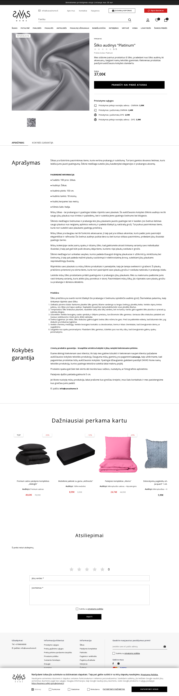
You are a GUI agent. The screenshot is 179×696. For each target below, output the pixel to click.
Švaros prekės (160, 28)
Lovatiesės (146, 28)
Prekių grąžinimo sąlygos (54, 648)
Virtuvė (125, 28)
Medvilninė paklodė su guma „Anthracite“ (75, 481)
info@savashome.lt (50, 10)
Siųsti (89, 617)
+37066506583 (20, 644)
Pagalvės (49, 28)
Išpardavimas (157, 10)
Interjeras (114, 28)
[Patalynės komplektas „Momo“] (118, 454)
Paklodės (37, 28)
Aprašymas (18, 142)
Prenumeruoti (164, 646)
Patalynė (25, 28)
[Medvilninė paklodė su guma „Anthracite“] (75, 454)
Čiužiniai (83, 667)
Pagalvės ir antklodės (88, 656)
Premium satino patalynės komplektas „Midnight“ (33, 482)
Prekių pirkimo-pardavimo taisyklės (58, 652)
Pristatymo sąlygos (51, 645)
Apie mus (71, 10)
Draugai (47, 664)
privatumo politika (95, 609)
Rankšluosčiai (99, 28)
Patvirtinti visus (149, 689)
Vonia (135, 28)
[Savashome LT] (22, 15)
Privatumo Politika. (149, 674)
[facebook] (113, 664)
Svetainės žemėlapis (52, 660)
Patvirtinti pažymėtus (114, 689)
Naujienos (95, 10)
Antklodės (62, 28)
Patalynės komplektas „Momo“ (118, 481)
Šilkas (14, 28)
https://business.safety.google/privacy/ (48, 683)
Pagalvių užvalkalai (79, 28)
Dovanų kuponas (123, 10)
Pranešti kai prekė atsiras (129, 84)
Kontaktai (83, 10)
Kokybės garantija (42, 142)
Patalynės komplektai (88, 648)
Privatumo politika (51, 656)
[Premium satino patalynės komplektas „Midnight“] (33, 454)
